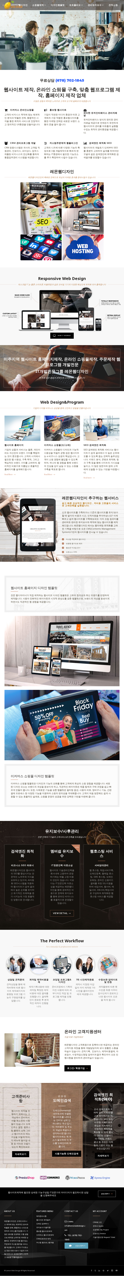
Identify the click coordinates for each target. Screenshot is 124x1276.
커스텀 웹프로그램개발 (45, 1242)
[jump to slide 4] (64, 67)
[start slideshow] (54, 67)
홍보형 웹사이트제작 (44, 1231)
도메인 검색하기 (42, 1223)
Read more (8, 474)
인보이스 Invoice (99, 1233)
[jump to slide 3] (62, 67)
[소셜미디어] (41, 247)
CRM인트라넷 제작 (43, 1239)
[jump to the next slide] (120, 35)
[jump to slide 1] (57, 67)
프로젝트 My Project (101, 1230)
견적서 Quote (98, 1226)
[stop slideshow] (69, 67)
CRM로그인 (97, 1222)
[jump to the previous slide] (3, 35)
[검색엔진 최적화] (41, 221)
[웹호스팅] (83, 247)
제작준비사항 (41, 1216)
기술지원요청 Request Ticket (104, 1237)
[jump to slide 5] (67, 67)
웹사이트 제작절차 (43, 1220)
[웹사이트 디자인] (41, 195)
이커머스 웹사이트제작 (45, 1235)
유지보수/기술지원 (43, 1227)
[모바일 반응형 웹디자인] (83, 221)
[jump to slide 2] (59, 67)
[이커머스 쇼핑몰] (83, 195)
